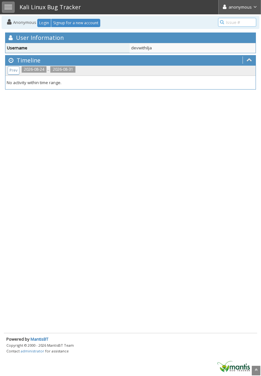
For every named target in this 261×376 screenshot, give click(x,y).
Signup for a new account (75, 22)
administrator (32, 351)
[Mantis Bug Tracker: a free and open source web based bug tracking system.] (233, 366)
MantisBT (39, 339)
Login (44, 22)
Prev (14, 70)
